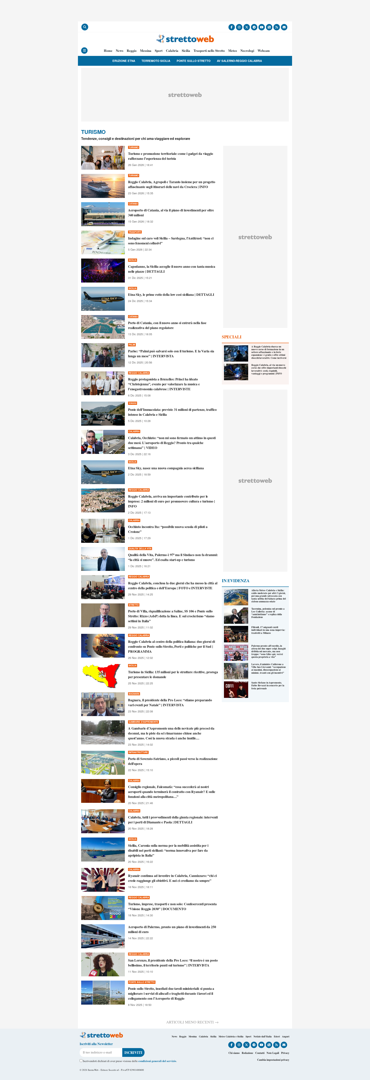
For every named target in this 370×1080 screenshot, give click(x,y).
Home (108, 50)
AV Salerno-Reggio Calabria (239, 61)
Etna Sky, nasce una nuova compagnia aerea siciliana (166, 467)
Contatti (259, 1053)
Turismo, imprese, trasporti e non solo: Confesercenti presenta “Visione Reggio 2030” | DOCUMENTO (172, 906)
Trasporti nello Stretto (209, 50)
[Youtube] (261, 27)
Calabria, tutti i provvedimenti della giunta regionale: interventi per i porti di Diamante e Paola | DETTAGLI (173, 819)
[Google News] (269, 27)
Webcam (264, 50)
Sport (159, 50)
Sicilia (186, 50)
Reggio (132, 50)
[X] (246, 27)
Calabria (172, 50)
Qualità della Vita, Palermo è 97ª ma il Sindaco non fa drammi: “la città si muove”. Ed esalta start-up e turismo (173, 557)
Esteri (277, 1036)
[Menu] (84, 50)
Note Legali (273, 1053)
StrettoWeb (93, 1069)
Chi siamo (234, 1053)
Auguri (285, 1036)
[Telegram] (254, 27)
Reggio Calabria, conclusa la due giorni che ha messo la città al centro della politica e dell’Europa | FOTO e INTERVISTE (172, 585)
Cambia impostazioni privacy (273, 1060)
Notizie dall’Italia (263, 1036)
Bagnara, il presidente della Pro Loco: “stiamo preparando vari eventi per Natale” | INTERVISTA (170, 702)
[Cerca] (84, 27)
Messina (145, 50)
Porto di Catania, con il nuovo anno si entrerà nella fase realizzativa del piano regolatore (167, 325)
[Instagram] (239, 27)
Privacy (285, 1053)
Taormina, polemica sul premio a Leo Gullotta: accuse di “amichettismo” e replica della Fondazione (268, 613)
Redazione (247, 1053)
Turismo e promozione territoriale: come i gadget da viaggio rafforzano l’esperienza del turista (170, 156)
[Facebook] (231, 27)
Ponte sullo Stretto (193, 61)
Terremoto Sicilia (156, 61)
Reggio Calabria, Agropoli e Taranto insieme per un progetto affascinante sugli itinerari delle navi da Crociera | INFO (171, 184)
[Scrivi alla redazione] (284, 27)
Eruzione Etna (123, 61)
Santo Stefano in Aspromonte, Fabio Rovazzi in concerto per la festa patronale (267, 685)
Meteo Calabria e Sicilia (231, 1036)
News (119, 50)
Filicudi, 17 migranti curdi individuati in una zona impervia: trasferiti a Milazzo (268, 629)
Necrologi (247, 50)
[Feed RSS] (276, 27)
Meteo (232, 50)
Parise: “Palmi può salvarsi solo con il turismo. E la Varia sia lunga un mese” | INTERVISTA (171, 353)
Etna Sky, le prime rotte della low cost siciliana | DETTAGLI (171, 294)
